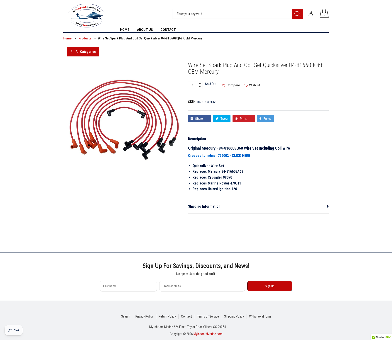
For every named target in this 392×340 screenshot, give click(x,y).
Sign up (269, 286)
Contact (186, 316)
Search (125, 316)
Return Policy (167, 316)
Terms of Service (208, 316)
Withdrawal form (260, 316)
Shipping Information (258, 206)
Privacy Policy (144, 316)
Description (258, 138)
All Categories (86, 52)
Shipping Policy (234, 316)
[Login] (311, 13)
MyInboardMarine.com (208, 334)
